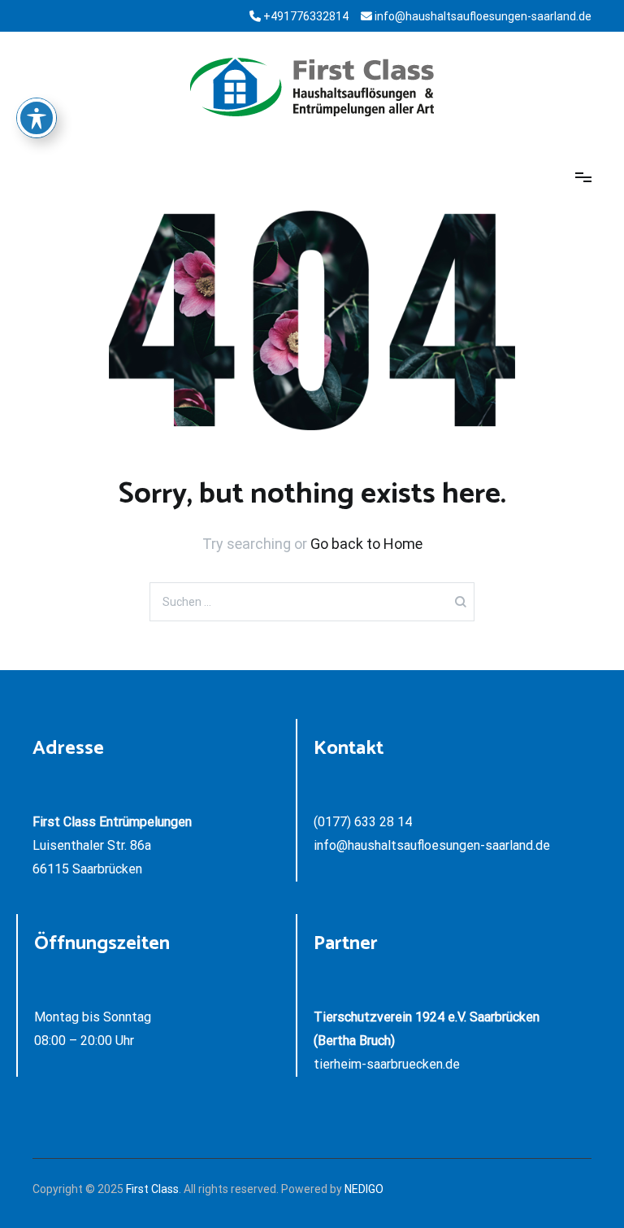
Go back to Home (366, 543)
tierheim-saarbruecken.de (387, 1064)
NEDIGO (364, 1188)
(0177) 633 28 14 (363, 822)
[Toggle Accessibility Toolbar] (36, 117)
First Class (152, 1188)
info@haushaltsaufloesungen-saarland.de (432, 845)
